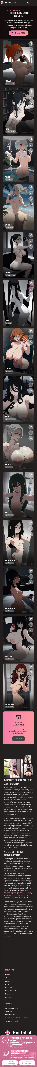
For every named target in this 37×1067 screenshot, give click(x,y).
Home (9, 10)
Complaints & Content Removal (17, 1018)
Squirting (14, 893)
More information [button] (16, 1047)
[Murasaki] (18, 639)
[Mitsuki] (18, 63)
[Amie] (18, 159)
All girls (7, 981)
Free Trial (18, 739)
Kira (7, 416)
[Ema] (18, 303)
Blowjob (7, 893)
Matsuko (9, 704)
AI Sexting (8, 1011)
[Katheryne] (18, 543)
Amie (7, 177)
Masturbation (9, 898)
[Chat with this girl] (30, 43)
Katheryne (10, 560)
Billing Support (10, 991)
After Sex (7, 895)
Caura (8, 369)
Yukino (8, 225)
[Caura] (18, 351)
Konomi (9, 464)
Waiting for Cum (24, 893)
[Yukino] (18, 207)
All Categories (10, 978)
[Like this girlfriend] (30, 49)
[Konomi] (18, 447)
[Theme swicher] (28, 3)
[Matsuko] (18, 687)
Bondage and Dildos (20, 895)
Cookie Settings (11, 1063)
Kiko (7, 512)
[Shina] (18, 255)
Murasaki (9, 656)
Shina (7, 273)
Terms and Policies (12, 1021)
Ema (7, 321)
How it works (10, 1015)
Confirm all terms (29, 1063)
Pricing (7, 994)
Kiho (7, 129)
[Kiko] (18, 495)
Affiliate (8, 997)
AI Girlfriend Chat (11, 1008)
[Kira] (18, 399)
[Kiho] (18, 111)
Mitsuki (8, 81)
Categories (17, 10)
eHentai (20, 792)
